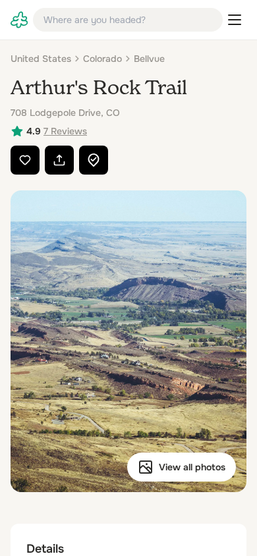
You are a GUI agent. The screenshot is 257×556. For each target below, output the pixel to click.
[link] (19, 19)
